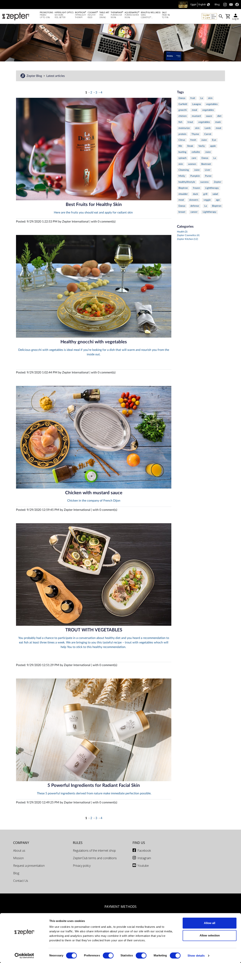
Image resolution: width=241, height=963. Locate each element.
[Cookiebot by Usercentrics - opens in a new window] (24, 955)
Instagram (144, 858)
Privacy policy (82, 866)
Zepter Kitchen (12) (187, 239)
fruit (192, 98)
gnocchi (182, 110)
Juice (204, 140)
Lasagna (196, 104)
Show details (196, 955)
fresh (193, 140)
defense (194, 206)
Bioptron (183, 188)
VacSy (201, 146)
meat (218, 128)
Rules (77, 842)
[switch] (108, 955)
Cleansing (183, 170)
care (194, 158)
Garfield (182, 104)
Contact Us (20, 881)
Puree (208, 176)
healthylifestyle (186, 182)
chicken (182, 116)
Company (21, 842)
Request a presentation (29, 866)
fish (180, 122)
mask (218, 122)
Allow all (209, 923)
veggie (207, 200)
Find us (139, 842)
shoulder (183, 194)
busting (182, 152)
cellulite (196, 152)
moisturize (184, 128)
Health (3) (182, 231)
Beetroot (206, 164)
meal (194, 110)
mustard (196, 116)
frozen (196, 188)
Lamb (207, 128)
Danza (181, 98)
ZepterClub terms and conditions (95, 858)
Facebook (144, 850)
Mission (18, 858)
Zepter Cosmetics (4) (188, 235)
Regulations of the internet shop (94, 850)
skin (210, 98)
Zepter (217, 182)
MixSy (181, 176)
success (204, 182)
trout (190, 122)
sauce (209, 116)
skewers (193, 200)
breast (181, 212)
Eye (214, 140)
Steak (190, 146)
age (218, 200)
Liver (207, 170)
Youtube (143, 866)
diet (219, 116)
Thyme (195, 134)
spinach (182, 158)
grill (205, 194)
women (192, 164)
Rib (180, 146)
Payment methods (120, 906)
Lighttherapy (212, 188)
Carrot (207, 134)
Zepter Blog (34, 76)
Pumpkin (195, 176)
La (201, 98)
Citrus (181, 140)
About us (19, 850)
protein (182, 134)
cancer (194, 212)
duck (195, 194)
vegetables (212, 104)
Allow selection (210, 935)
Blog (16, 873)
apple (213, 146)
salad (215, 194)
